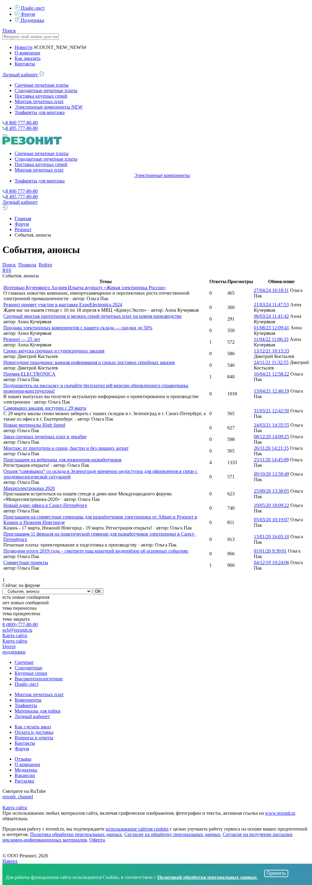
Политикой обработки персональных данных (207, 877)
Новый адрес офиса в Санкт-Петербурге (45, 505)
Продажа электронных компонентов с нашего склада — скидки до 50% (77, 327)
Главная (23, 218)
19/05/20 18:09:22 (271, 505)
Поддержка (32, 20)
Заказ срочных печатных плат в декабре (45, 436)
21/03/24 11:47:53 (271, 304)
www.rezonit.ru (280, 813)
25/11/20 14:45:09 (271, 459)
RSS (6, 270)
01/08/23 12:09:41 (271, 327)
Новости (24, 47)
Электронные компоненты (49, 106)
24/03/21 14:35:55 (271, 425)
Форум (28, 14)
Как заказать (28, 58)
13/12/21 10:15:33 (271, 350)
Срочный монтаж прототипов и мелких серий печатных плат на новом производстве (92, 316)
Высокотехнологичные (39, 678)
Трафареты (26, 705)
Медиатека (26, 769)
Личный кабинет (20, 74)
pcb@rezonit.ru (17, 630)
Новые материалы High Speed (34, 425)
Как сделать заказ (33, 726)
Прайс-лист (33, 8)
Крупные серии (31, 673)
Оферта (97, 839)
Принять (276, 873)
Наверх (10, 861)
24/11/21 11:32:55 (271, 362)
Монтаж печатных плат (39, 101)
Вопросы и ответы (34, 737)
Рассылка (24, 780)
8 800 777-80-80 (21, 122)
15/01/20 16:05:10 (271, 536)
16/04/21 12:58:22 (271, 374)
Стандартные (28, 667)
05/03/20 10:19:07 (271, 519)
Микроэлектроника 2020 (29, 488)
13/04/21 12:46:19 (271, 391)
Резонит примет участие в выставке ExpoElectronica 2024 (62, 304)
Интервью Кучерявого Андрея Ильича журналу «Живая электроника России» (84, 287)
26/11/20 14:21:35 (271, 448)
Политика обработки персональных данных (76, 834)
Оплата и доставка (34, 732)
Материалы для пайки (38, 710)
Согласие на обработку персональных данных (172, 834)
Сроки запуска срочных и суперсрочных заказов (54, 350)
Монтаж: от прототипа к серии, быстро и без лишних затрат (66, 448)
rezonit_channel (17, 796)
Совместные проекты (25, 562)
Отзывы (23, 759)
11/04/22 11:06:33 (271, 339)
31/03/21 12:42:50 (271, 410)
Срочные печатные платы (42, 85)
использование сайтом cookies (137, 828)
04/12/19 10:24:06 (271, 562)
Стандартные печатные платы (46, 90)
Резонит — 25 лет (21, 339)
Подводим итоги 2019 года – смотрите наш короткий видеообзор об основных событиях (95, 551)
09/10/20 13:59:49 (271, 474)
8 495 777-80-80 (21, 128)
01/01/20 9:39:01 (270, 551)
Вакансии (25, 775)
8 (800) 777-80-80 (20, 624)
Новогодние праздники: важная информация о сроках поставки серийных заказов (89, 362)
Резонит (23, 229)
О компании (27, 52)
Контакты (25, 63)
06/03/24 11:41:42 (271, 316)
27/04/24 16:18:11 (271, 290)
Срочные (24, 662)
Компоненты (28, 700)
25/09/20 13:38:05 (271, 491)
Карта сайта (14, 635)
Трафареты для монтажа (40, 112)
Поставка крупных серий (41, 96)
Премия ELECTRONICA (29, 374)
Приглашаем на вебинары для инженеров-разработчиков (62, 459)
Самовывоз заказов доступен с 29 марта (44, 408)
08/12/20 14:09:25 (271, 436)
